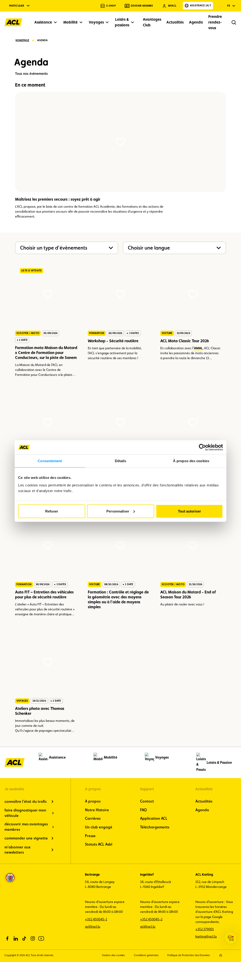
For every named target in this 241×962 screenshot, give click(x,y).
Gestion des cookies (113, 955)
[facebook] (7, 938)
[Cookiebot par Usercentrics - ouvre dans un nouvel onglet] (202, 447)
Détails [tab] (120, 461)
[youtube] (41, 938)
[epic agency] (220, 955)
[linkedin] (16, 938)
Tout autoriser (189, 511)
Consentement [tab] (50, 461)
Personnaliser (117, 511)
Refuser (51, 511)
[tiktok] (24, 938)
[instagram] (33, 938)
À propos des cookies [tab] (191, 461)
